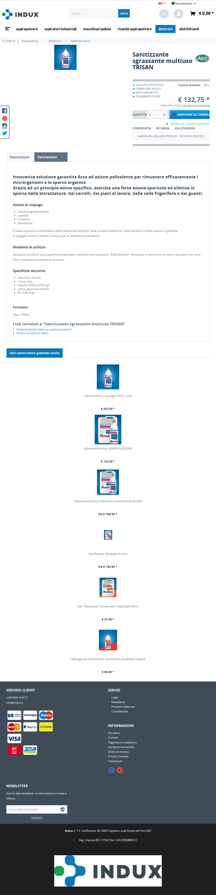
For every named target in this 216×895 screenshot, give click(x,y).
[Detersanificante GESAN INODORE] (108, 429)
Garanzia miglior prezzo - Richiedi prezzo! (171, 136)
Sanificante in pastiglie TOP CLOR (108, 396)
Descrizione (19, 157)
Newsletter (118, 702)
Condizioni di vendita (121, 747)
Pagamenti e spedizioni (122, 742)
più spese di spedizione (196, 105)
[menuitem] (99, 13)
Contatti (113, 737)
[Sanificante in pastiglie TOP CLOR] (108, 377)
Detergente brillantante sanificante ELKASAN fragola (108, 659)
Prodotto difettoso (123, 707)
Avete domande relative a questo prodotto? (44, 329)
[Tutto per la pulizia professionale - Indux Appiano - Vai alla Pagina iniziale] (20, 14)
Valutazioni (185, 128)
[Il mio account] (178, 14)
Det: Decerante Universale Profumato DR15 (108, 606)
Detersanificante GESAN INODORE (108, 448)
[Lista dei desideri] (164, 14)
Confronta (141, 128)
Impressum (115, 761)
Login (114, 697)
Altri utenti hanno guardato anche (34, 353)
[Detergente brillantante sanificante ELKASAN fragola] (108, 640)
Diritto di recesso (118, 752)
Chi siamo (114, 733)
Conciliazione (119, 711)
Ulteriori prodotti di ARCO (32, 333)
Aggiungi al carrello (193, 114)
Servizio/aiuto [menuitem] (183, 3)
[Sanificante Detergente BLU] (108, 535)
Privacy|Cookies (118, 756)
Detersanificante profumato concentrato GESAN (108, 501)
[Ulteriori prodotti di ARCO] (202, 58)
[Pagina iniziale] (7, 27)
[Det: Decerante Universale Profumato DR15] (108, 587)
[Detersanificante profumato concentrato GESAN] (108, 482)
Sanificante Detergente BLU (108, 554)
